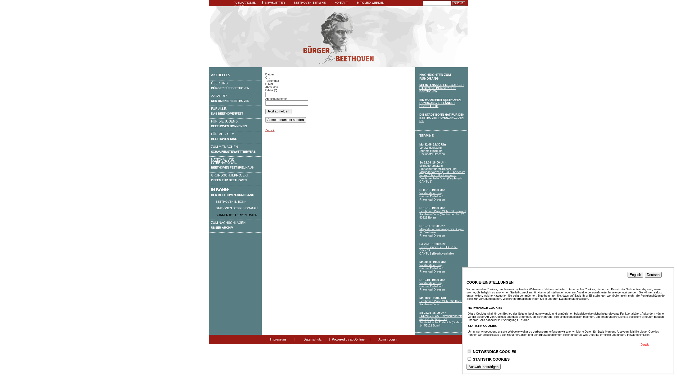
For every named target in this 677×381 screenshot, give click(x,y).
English (635, 275)
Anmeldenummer (276, 98)
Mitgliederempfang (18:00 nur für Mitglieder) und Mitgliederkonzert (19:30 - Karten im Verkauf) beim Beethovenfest (442, 170)
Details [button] (645, 344)
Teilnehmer (272, 80)
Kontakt (341, 2)
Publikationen (245, 2)
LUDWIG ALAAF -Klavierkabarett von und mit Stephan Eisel (443, 317)
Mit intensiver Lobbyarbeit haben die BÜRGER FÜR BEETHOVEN (441, 88)
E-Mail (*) (271, 90)
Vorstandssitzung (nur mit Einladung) (431, 149)
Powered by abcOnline (348, 339)
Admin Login (387, 339)
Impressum (278, 339)
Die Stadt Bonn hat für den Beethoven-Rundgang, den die (441, 118)
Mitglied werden (370, 2)
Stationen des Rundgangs (237, 208)
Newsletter (275, 2)
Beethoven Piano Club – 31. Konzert (442, 211)
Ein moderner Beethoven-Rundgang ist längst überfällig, (440, 103)
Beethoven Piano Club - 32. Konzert (442, 301)
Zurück (270, 130)
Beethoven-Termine (310, 2)
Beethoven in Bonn (231, 201)
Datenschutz (313, 339)
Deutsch (653, 275)
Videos (239, 5)
